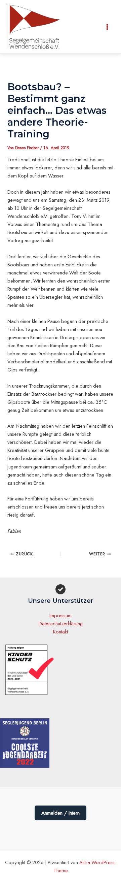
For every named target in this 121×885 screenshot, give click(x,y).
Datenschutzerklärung (61, 623)
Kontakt (60, 631)
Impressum (60, 615)
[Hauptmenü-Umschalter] (107, 27)
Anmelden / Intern (60, 813)
